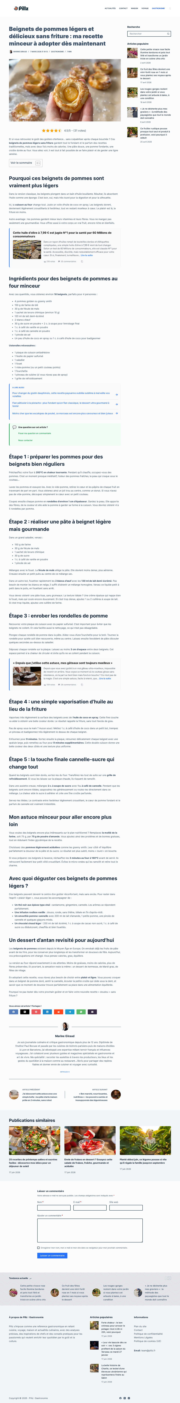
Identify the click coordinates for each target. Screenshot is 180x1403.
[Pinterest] (36, 1011)
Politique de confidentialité (148, 1333)
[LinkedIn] (47, 1011)
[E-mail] (92, 1011)
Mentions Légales (143, 1337)
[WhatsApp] (81, 1011)
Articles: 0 (64, 1072)
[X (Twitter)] (24, 1011)
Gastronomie (158, 8)
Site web (113, 1202)
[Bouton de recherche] (168, 33)
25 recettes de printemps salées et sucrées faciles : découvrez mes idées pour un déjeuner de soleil (33, 1163)
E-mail (77, 1202)
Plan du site (140, 1326)
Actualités (110, 8)
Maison (134, 8)
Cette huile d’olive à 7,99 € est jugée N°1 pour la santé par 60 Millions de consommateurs (62, 234)
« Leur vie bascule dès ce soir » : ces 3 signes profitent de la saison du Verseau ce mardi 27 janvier (114, 1348)
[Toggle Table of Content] (36, 163)
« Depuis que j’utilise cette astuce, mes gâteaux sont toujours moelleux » (62, 663)
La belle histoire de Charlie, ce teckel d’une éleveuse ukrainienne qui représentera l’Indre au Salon (114, 1371)
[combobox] (147, 34)
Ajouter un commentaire (50, 1215)
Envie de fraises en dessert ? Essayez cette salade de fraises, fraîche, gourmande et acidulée (88, 1163)
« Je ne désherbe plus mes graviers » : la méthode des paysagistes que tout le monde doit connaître (157, 1292)
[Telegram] (69, 1011)
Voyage (144, 8)
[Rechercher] (170, 8)
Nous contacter (25, 440)
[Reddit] (58, 1011)
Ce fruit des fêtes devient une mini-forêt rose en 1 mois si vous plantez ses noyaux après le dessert (75, 1292)
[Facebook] (13, 1011)
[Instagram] (129, 1398)
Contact (123, 8)
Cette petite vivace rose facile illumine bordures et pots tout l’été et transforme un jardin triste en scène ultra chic (33, 1292)
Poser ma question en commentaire (34, 433)
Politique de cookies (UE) (147, 1341)
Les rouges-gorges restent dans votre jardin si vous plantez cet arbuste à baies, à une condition (116, 1292)
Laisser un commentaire (52, 1255)
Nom (40, 1202)
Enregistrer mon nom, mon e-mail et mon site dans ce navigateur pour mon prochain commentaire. (84, 1248)
